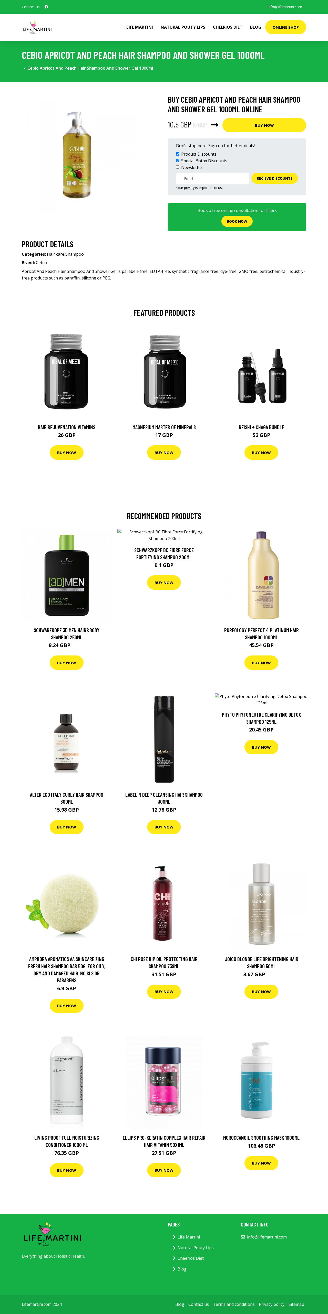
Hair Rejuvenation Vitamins (66, 427)
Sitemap (296, 1304)
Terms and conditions (234, 1304)
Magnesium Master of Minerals (164, 427)
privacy (189, 187)
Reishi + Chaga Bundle (261, 427)
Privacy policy (271, 1304)
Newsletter (191, 167)
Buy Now (264, 125)
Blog (255, 27)
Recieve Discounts (275, 178)
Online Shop (286, 27)
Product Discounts (199, 154)
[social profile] (46, 7)
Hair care (55, 254)
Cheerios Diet (227, 27)
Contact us (198, 1304)
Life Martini (139, 27)
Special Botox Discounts (204, 161)
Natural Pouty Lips (183, 27)
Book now (237, 221)
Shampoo (74, 254)
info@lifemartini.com (285, 6)
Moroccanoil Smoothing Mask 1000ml (261, 1137)
